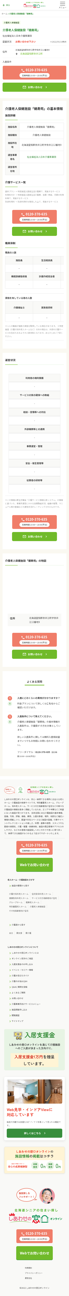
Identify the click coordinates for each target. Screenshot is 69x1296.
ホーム (4, 13)
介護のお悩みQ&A (19, 981)
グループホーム (15, 902)
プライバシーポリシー (34, 1273)
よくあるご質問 (18, 992)
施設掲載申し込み (19, 1009)
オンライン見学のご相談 (22, 958)
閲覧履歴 (15, 1015)
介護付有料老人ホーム (18, 893)
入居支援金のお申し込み (22, 964)
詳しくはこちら (32, 1133)
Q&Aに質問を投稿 (19, 986)
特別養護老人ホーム (17, 906)
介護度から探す (18, 924)
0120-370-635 (42, 752)
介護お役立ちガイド (20, 975)
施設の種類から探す (20, 885)
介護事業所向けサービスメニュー (26, 1003)
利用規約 (28, 1267)
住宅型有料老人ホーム (41, 893)
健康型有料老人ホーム (18, 898)
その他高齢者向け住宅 (18, 910)
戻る (6, 5)
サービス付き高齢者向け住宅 (44, 898)
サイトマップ (17, 1021)
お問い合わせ (32, 87)
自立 (11, 933)
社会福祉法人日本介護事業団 (17, 35)
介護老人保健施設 (37, 906)
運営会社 (28, 1278)
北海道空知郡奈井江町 (31, 53)
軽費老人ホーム (32, 902)
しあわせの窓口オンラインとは (25, 952)
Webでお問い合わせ (34, 864)
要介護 (28, 933)
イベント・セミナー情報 (22, 969)
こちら (50, 703)
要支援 (19, 933)
